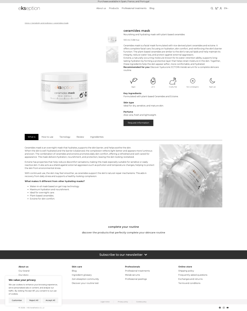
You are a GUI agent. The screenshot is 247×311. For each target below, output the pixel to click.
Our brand (24, 271)
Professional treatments (134, 8)
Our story (23, 275)
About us (101, 8)
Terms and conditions (189, 283)
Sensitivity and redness (42, 23)
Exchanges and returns (190, 279)
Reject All (33, 300)
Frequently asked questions (192, 275)
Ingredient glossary (82, 275)
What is (31, 137)
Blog (151, 8)
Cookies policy (141, 302)
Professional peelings (136, 279)
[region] (33, 291)
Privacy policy (123, 302)
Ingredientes (96, 137)
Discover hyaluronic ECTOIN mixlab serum (172, 67)
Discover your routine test (85, 283)
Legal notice (105, 302)
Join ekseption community (85, 279)
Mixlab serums (132, 275)
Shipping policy (186, 271)
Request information (138, 123)
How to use (47, 137)
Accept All (50, 300)
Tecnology (64, 137)
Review (80, 137)
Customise (17, 300)
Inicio (27, 23)
